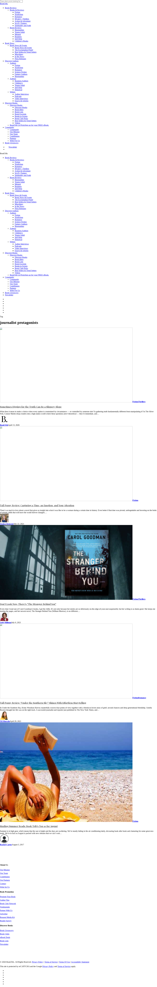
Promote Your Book (7, 897)
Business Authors (21, 231)
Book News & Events (18, 195)
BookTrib (4, 425)
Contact (3, 884)
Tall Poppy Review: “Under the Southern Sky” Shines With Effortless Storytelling (43, 702)
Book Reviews (10, 158)
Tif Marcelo (5, 721)
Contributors (15, 286)
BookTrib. (4, 4)
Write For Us (15, 290)
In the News (19, 206)
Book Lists (19, 262)
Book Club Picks (21, 268)
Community (9, 277)
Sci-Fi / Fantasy (21, 173)
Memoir (18, 184)
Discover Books (11, 253)
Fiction (17, 162)
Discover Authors (12, 211)
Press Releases (20, 209)
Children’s (19, 233)
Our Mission (15, 282)
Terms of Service (51, 962)
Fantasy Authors (21, 224)
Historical (18, 240)
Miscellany (19, 204)
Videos (17, 273)
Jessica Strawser (7, 524)
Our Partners (5, 880)
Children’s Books (21, 191)
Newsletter (9, 295)
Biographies (19, 180)
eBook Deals (5, 937)
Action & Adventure (23, 171)
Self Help (18, 189)
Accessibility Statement (80, 962)
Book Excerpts (20, 264)
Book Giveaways (11, 293)
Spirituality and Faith (23, 175)
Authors (13, 213)
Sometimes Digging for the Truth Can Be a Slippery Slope (31, 406)
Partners (13, 288)
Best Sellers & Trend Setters (25, 202)
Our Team (14, 284)
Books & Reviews (17, 160)
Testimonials (5, 907)
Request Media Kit (7, 917)
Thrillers (141, 402)
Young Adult (20, 182)
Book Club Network (8, 903)
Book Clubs (4, 934)
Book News (9, 193)
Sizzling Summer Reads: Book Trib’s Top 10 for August (29, 826)
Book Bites (19, 259)
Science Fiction (21, 222)
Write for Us (5, 887)
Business (18, 186)
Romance (18, 166)
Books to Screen (21, 266)
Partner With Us (6, 910)
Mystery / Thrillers (22, 169)
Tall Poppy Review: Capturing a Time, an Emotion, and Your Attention (37, 505)
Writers (12, 242)
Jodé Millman (5, 622)
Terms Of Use (64, 962)
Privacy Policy (37, 962)
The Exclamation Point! (24, 200)
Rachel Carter (6, 845)
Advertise (3, 914)
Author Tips (4, 900)
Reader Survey (6, 921)
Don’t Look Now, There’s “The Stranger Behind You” (28, 604)
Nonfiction (19, 164)
